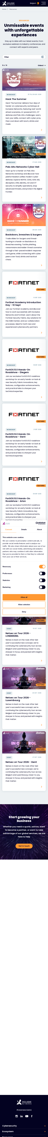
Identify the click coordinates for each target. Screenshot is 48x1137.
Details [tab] (24, 529)
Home (5, 9)
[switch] (42, 573)
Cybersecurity (9, 1126)
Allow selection (24, 604)
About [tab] (39, 529)
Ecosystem (8, 1131)
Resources (13, 9)
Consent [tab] (8, 529)
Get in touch (24, 846)
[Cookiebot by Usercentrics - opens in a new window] (35, 523)
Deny (24, 612)
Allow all (24, 597)
